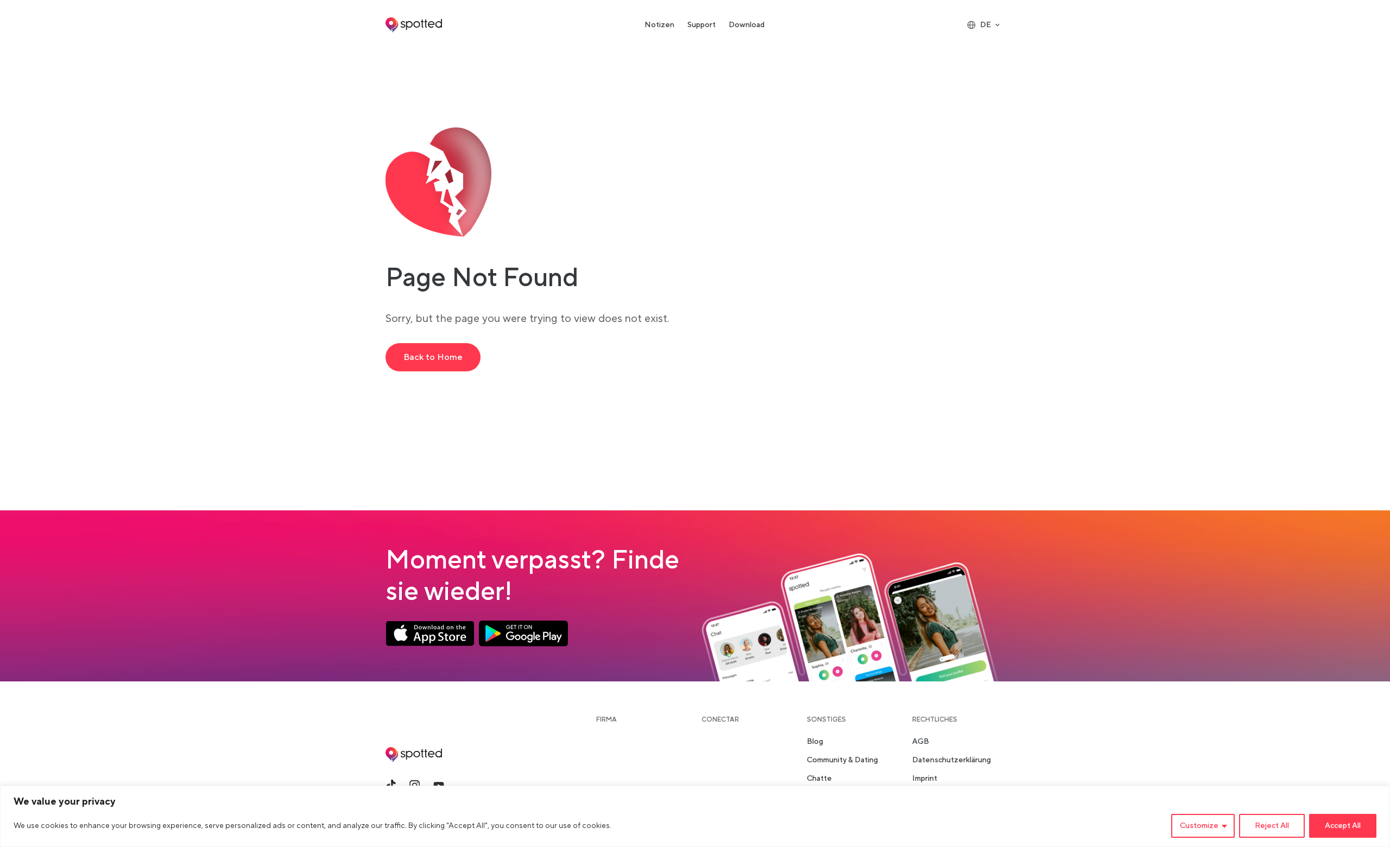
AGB (920, 742)
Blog (815, 742)
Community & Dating (842, 760)
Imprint (924, 778)
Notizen (659, 25)
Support (701, 25)
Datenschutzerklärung (951, 760)
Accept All (1343, 826)
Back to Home (433, 357)
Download (746, 25)
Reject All (1272, 826)
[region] (695, 816)
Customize (1199, 826)
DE (985, 25)
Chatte (819, 778)
